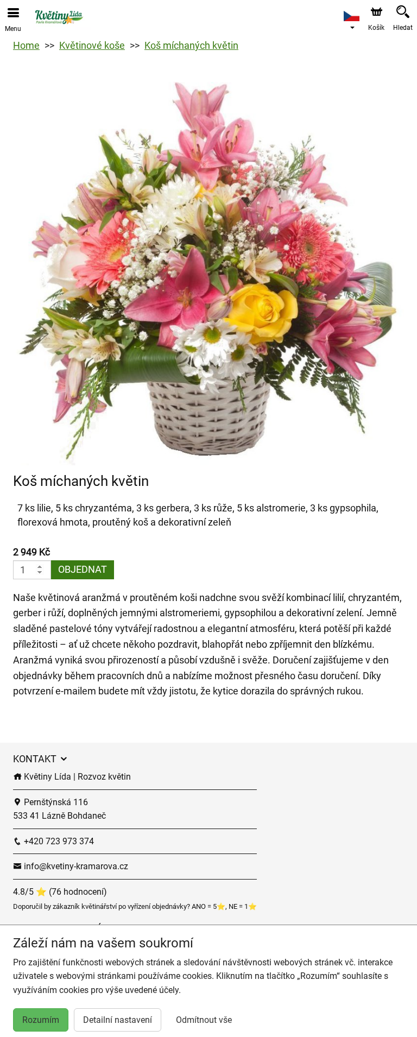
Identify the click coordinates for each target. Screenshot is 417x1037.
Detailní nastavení (117, 1020)
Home (26, 45)
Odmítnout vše (204, 1020)
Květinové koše (92, 45)
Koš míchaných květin (191, 45)
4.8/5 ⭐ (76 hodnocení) (60, 892)
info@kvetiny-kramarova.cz (75, 866)
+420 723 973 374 (58, 841)
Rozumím (40, 1020)
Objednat (82, 569)
